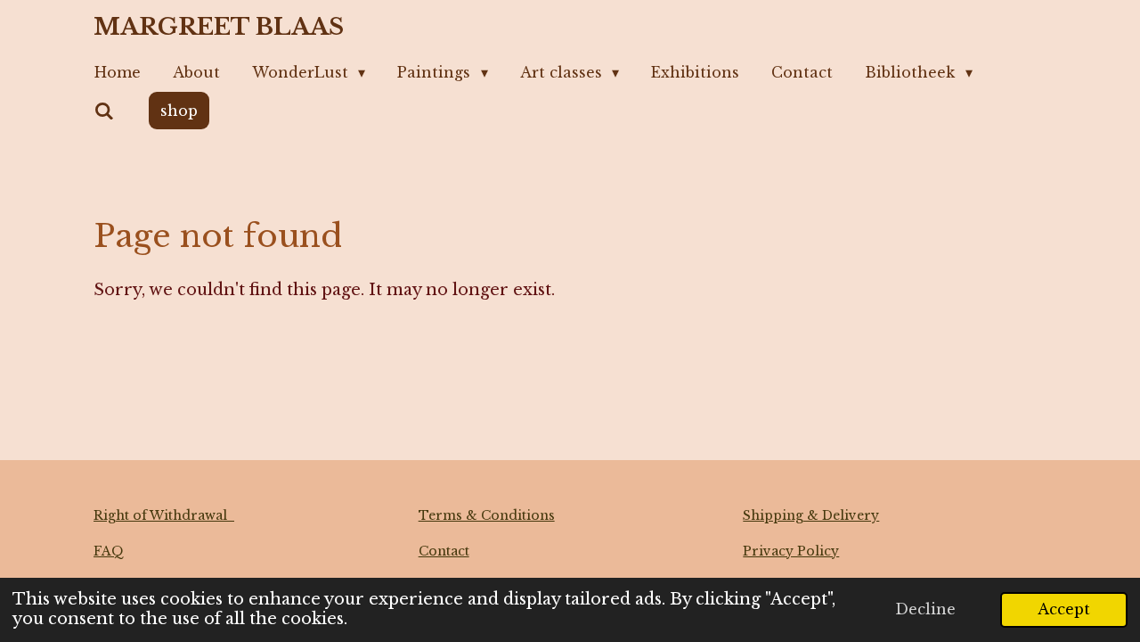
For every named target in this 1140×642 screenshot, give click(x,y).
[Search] (104, 110)
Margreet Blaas (219, 26)
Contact (444, 551)
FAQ (109, 551)
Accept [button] (1064, 609)
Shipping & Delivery (811, 515)
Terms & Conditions (487, 515)
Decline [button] (925, 609)
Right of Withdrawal (164, 515)
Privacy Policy (791, 551)
